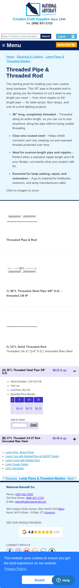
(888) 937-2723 (35, 498)
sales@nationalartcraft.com (30, 502)
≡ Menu (11, 45)
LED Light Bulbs (14, 468)
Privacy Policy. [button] (16, 569)
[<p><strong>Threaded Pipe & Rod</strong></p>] (22, 236)
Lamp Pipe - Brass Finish (19, 452)
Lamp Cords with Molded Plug (22, 460)
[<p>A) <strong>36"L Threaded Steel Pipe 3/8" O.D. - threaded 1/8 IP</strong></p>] (22, 287)
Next (70, 478)
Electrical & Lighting (30, 56)
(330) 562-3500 (24, 494)
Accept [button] (40, 579)
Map (61, 509)
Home (10, 56)
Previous (11, 478)
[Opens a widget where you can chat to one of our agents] (63, 580)
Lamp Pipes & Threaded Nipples (42, 478)
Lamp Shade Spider (16, 464)
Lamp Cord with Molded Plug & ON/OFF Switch (32, 456)
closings (49, 512)
